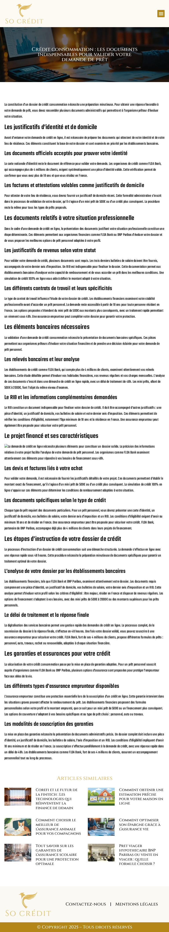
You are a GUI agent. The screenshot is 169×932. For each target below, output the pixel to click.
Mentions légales (136, 904)
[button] (161, 13)
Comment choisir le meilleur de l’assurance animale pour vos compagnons (58, 827)
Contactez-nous (86, 904)
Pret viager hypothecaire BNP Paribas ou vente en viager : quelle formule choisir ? (138, 854)
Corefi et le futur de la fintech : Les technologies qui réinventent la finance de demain (56, 798)
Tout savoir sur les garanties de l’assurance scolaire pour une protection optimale (57, 854)
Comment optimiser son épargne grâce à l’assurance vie (139, 825)
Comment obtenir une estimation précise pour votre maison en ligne (141, 796)
